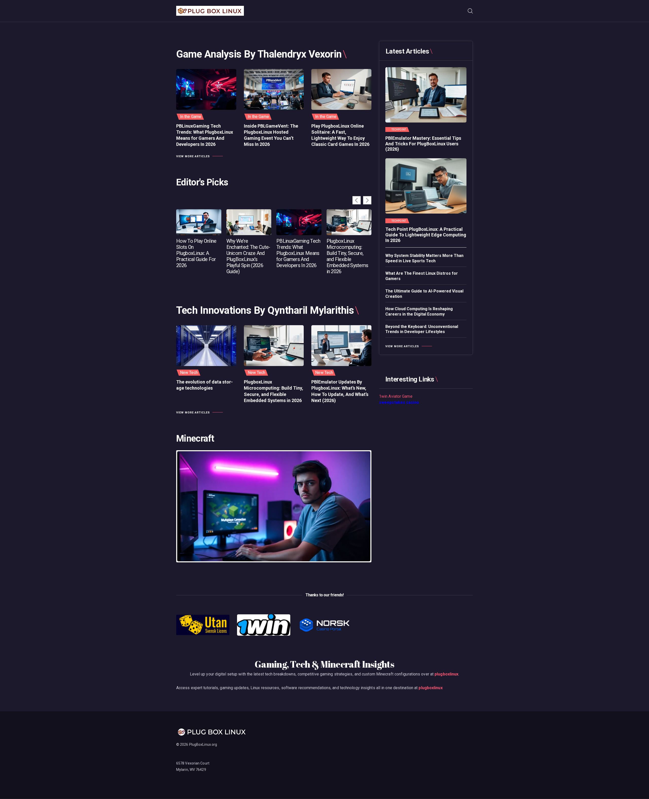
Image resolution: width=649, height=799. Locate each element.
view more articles (193, 156)
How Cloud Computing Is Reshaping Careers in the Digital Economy (419, 311)
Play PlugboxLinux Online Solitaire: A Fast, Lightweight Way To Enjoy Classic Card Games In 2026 (340, 135)
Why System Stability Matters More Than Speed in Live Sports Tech (424, 258)
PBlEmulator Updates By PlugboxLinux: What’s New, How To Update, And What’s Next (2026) (339, 391)
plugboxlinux (446, 674)
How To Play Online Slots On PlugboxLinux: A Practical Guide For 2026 (196, 253)
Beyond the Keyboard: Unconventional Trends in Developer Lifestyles (421, 329)
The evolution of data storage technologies (204, 385)
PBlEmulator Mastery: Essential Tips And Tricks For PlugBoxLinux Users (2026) (423, 143)
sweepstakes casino (399, 402)
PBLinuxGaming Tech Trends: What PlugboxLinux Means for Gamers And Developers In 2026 (204, 135)
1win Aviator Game (395, 396)
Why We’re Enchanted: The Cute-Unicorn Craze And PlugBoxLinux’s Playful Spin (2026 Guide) (248, 256)
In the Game (190, 116)
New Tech (189, 372)
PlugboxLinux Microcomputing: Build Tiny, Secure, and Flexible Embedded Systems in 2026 (347, 256)
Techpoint (398, 129)
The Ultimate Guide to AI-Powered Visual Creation (424, 294)
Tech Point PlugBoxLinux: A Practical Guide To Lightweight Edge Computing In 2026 (425, 235)
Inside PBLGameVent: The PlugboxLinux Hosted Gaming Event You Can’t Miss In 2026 (271, 135)
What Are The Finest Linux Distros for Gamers (421, 276)
